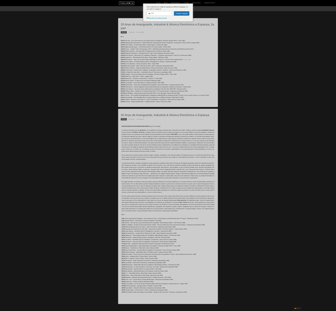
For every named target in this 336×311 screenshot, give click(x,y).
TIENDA (186, 3)
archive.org (187, 59)
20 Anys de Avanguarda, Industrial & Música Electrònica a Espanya (165, 115)
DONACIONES (196, 3)
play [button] (132, 3)
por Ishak (131, 32)
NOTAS (158, 3)
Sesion (124, 32)
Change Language (182, 13)
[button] (125, 3)
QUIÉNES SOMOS (209, 3)
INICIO (166, 3)
